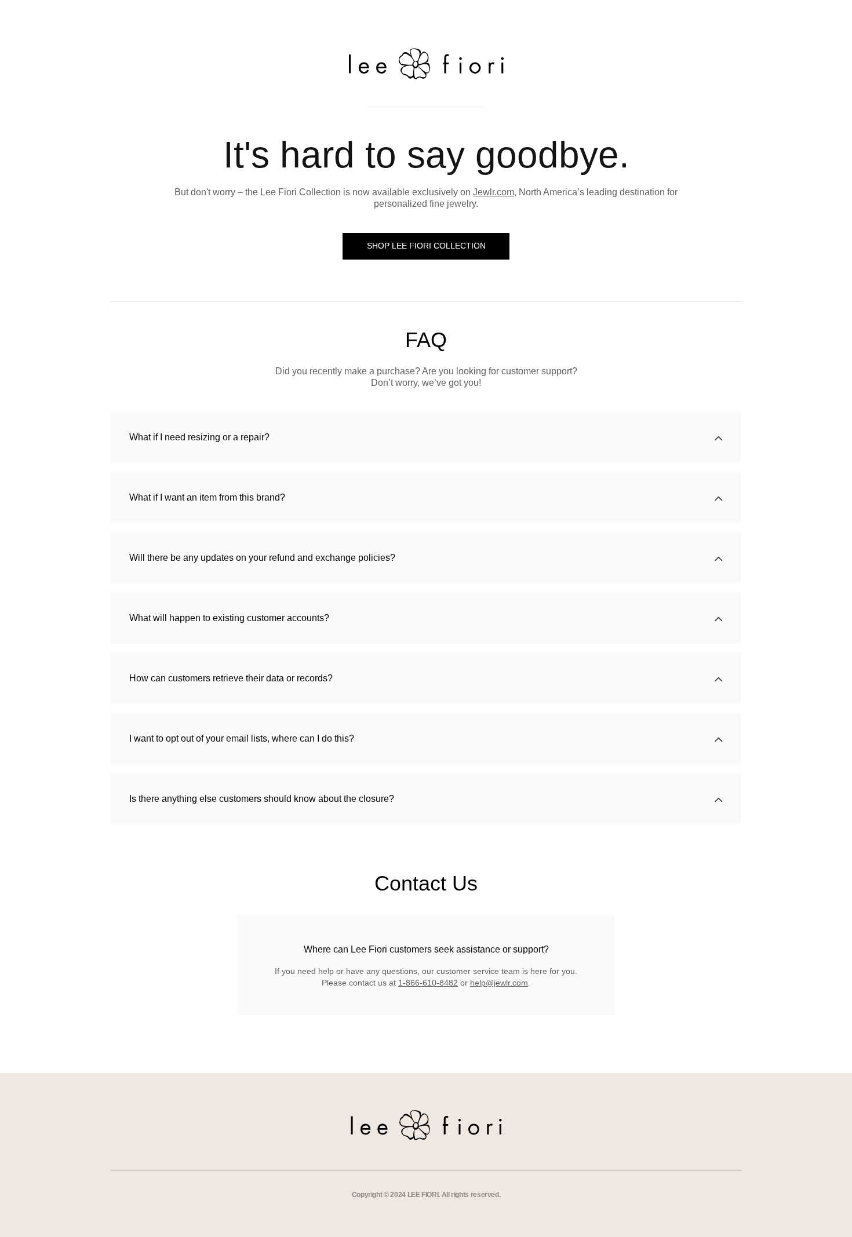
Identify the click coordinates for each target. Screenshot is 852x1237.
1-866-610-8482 (428, 982)
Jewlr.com (493, 192)
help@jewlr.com (499, 982)
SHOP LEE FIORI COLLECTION (426, 245)
